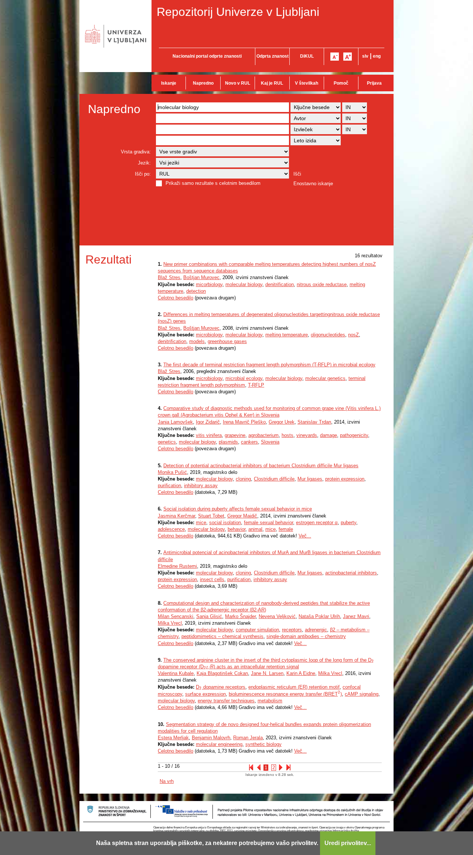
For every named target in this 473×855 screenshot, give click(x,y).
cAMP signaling (361, 694)
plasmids (228, 442)
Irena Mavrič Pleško (244, 422)
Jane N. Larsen (267, 673)
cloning (243, 479)
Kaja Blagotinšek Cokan (222, 673)
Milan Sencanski (175, 616)
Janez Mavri (356, 616)
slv (365, 56)
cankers (249, 442)
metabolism (270, 700)
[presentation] (372, 660)
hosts (287, 435)
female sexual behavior (268, 522)
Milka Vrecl (170, 623)
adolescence (171, 529)
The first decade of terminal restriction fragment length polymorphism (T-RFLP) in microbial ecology (269, 364)
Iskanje (168, 83)
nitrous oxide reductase (322, 284)
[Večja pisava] (347, 56)
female (286, 529)
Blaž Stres (169, 277)
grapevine (235, 435)
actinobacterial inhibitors (351, 573)
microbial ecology (243, 378)
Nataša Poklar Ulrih (319, 616)
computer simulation (257, 629)
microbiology (209, 334)
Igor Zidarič (208, 422)
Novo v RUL (237, 83)
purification (169, 485)
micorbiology (209, 284)
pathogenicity (354, 435)
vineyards (306, 435)
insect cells (212, 579)
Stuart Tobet (211, 516)
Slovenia (270, 442)
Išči (297, 174)
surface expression (205, 694)
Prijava (374, 83)
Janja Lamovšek (175, 422)
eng (377, 56)
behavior (236, 529)
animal (255, 529)
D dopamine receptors (220, 687)
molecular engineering (219, 744)
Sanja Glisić (209, 616)
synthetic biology (263, 744)
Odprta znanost (272, 56)
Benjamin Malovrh (211, 737)
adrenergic (316, 629)
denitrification (279, 284)
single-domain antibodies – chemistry (306, 636)
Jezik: (144, 163)
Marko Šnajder (240, 616)
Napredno (203, 83)
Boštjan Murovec (201, 277)
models (197, 341)
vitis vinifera (209, 435)
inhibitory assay (201, 485)
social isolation (225, 522)
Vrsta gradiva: (136, 152)
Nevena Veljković (277, 616)
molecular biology (243, 284)
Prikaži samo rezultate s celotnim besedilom (213, 183)
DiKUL (307, 56)
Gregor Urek (282, 422)
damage (328, 435)
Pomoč (341, 83)
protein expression (344, 479)
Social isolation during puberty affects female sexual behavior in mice (237, 509)
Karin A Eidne (300, 673)
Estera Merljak (173, 737)
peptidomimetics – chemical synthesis (222, 636)
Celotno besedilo (175, 298)
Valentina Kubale (176, 673)
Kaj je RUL (272, 83)
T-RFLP (256, 385)
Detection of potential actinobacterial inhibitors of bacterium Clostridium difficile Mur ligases (260, 465)
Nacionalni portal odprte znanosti (207, 56)
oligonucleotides (328, 334)
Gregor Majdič (242, 516)
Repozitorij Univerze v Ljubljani (238, 11)
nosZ (353, 334)
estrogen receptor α (317, 522)
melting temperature (286, 334)
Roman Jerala (248, 737)
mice (201, 522)
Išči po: (143, 174)
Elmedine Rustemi (177, 566)
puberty (348, 522)
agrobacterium (263, 435)
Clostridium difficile (274, 479)
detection (196, 291)
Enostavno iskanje (313, 183)
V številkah (306, 83)
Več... (305, 536)
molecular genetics (325, 378)
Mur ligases (309, 479)
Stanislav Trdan (314, 422)
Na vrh (167, 781)
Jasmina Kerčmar (176, 516)
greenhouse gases (227, 341)
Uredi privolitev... (347, 843)
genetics (167, 442)
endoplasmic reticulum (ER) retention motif (294, 687)
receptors (292, 629)
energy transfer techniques (226, 700)
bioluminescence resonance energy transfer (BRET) (285, 694)
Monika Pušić (172, 472)
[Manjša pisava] (334, 56)
